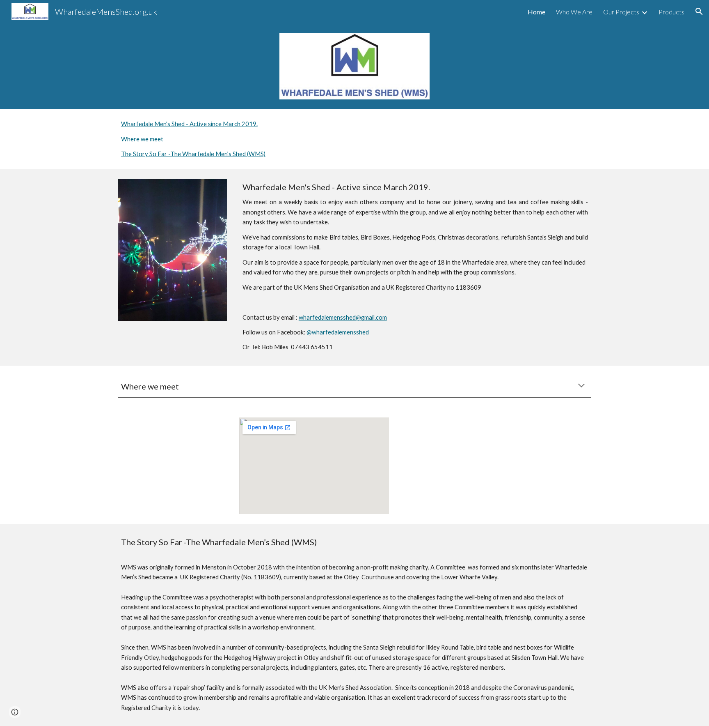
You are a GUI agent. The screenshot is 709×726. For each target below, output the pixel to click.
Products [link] (671, 12)
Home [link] (536, 12)
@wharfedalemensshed (337, 332)
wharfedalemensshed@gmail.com (343, 317)
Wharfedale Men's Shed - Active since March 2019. (189, 123)
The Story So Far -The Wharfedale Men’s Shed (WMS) (193, 153)
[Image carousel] (172, 249)
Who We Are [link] (574, 12)
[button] (699, 11)
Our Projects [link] (621, 12)
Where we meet (142, 139)
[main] (415, 267)
